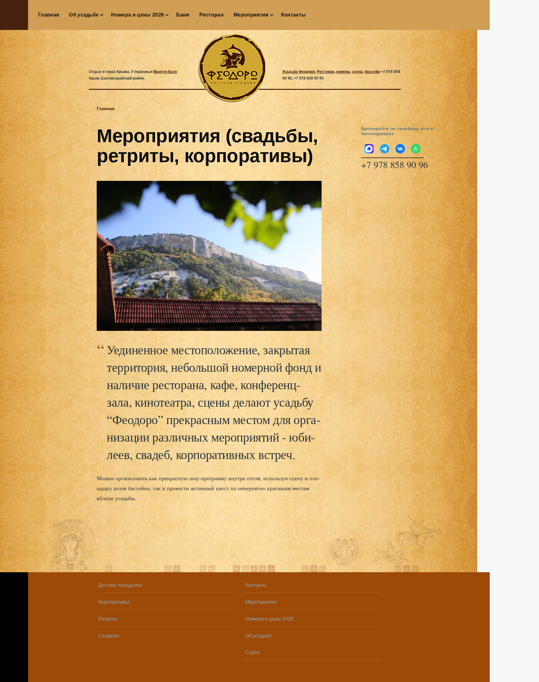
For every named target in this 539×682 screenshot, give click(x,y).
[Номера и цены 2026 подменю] (170, 15)
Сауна (252, 652)
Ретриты (108, 619)
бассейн (372, 72)
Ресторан (325, 72)
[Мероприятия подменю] (275, 15)
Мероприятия (261, 602)
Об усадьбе (258, 635)
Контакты (256, 585)
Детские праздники (120, 585)
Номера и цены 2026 (269, 619)
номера (343, 72)
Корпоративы (113, 602)
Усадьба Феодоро (298, 72)
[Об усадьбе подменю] (105, 15)
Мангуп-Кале (165, 72)
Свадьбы (108, 635)
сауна (357, 72)
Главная (105, 108)
